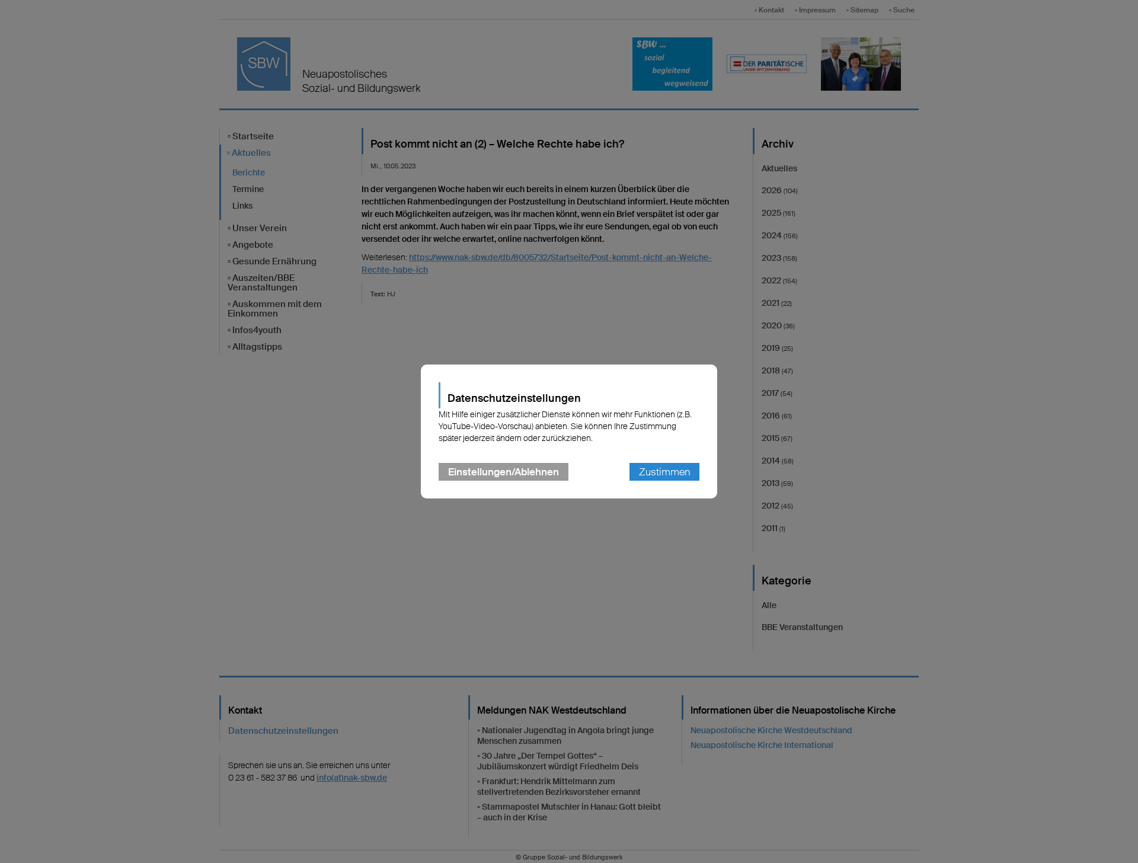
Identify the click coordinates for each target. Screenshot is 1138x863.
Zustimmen (664, 471)
